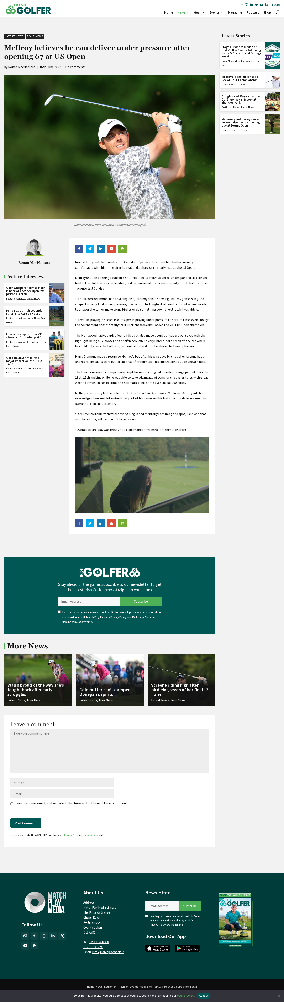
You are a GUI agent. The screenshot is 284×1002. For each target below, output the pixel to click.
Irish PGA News (35, 368)
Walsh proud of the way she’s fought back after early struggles (35, 689)
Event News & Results (233, 60)
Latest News (14, 36)
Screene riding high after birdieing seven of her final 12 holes (179, 689)
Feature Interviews (16, 298)
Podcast (253, 12)
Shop (267, 12)
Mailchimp (138, 617)
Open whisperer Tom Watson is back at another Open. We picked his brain (26, 291)
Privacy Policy (118, 617)
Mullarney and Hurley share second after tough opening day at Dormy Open (241, 122)
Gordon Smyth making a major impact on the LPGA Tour (24, 361)
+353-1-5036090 (99, 942)
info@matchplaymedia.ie (108, 952)
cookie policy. (186, 995)
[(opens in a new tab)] (235, 919)
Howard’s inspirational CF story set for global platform (26, 335)
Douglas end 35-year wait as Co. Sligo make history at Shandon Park (241, 99)
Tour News (35, 36)
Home (168, 12)
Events (214, 12)
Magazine (235, 12)
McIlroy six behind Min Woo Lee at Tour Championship (240, 78)
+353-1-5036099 (93, 947)
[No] (279, 996)
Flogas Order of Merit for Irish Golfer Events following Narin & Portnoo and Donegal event (242, 51)
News (181, 12)
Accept (204, 995)
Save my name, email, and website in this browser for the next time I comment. (72, 803)
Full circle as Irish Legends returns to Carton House (24, 312)
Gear (197, 12)
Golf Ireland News (36, 341)
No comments (75, 67)
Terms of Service (89, 835)
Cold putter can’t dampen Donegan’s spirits (105, 692)
